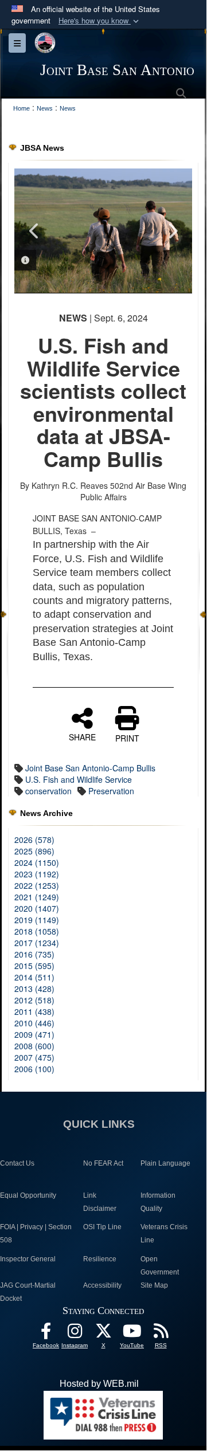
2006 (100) (34, 1068)
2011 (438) (34, 1011)
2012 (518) (34, 1000)
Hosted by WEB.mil (99, 1384)
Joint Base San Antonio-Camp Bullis (90, 768)
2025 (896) (34, 851)
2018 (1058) (36, 931)
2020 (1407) (36, 908)
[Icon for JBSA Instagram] (74, 1334)
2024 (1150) (36, 862)
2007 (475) (34, 1057)
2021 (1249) (36, 897)
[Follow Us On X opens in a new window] (103, 1334)
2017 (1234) (36, 942)
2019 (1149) (36, 919)
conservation (48, 791)
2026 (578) (34, 839)
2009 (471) (34, 1034)
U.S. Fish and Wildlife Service (78, 779)
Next (172, 230)
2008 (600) (34, 1046)
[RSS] (160, 1334)
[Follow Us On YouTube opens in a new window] (132, 1334)
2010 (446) (34, 1023)
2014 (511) (34, 977)
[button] (99, 21)
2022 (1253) (36, 885)
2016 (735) (34, 954)
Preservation (111, 791)
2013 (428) (34, 988)
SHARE (82, 736)
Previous (34, 230)
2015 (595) (34, 965)
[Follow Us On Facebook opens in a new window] (46, 1334)
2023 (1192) (36, 874)
